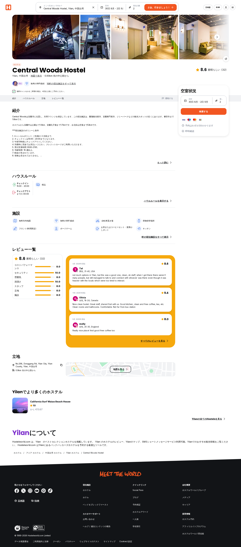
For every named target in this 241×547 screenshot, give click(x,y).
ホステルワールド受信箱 (193, 533)
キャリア (186, 504)
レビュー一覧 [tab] (58, 98)
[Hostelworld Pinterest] (43, 490)
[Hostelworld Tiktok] (50, 490)
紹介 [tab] (14, 98)
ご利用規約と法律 (41, 541)
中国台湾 (23, 75)
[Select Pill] (226, 7)
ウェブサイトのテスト (89, 541)
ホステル (16, 65)
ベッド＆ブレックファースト (95, 504)
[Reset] (93, 7)
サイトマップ (109, 541)
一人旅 (135, 519)
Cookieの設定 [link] (125, 541)
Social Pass (138, 490)
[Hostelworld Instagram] (30, 490)
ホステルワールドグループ (194, 490)
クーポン (57, 541)
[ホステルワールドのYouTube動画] (37, 490)
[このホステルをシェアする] (226, 59)
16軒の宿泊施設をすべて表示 (61, 83)
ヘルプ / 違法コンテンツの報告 (97, 526)
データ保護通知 (21, 541)
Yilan (14, 75)
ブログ (135, 497)
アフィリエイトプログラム (194, 526)
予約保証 (136, 504)
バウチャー (70, 541)
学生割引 (136, 526)
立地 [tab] (43, 98)
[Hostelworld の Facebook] (17, 490)
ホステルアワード (140, 512)
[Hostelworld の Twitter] (23, 490)
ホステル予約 (188, 519)
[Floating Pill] (217, 37)
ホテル (86, 497)
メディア (186, 497)
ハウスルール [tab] (29, 98)
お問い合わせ (89, 519)
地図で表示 (36, 75)
